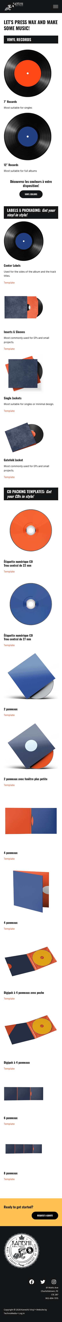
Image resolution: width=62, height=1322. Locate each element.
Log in (22, 1313)
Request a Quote (45, 1215)
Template (9, 283)
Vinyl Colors (31, 194)
